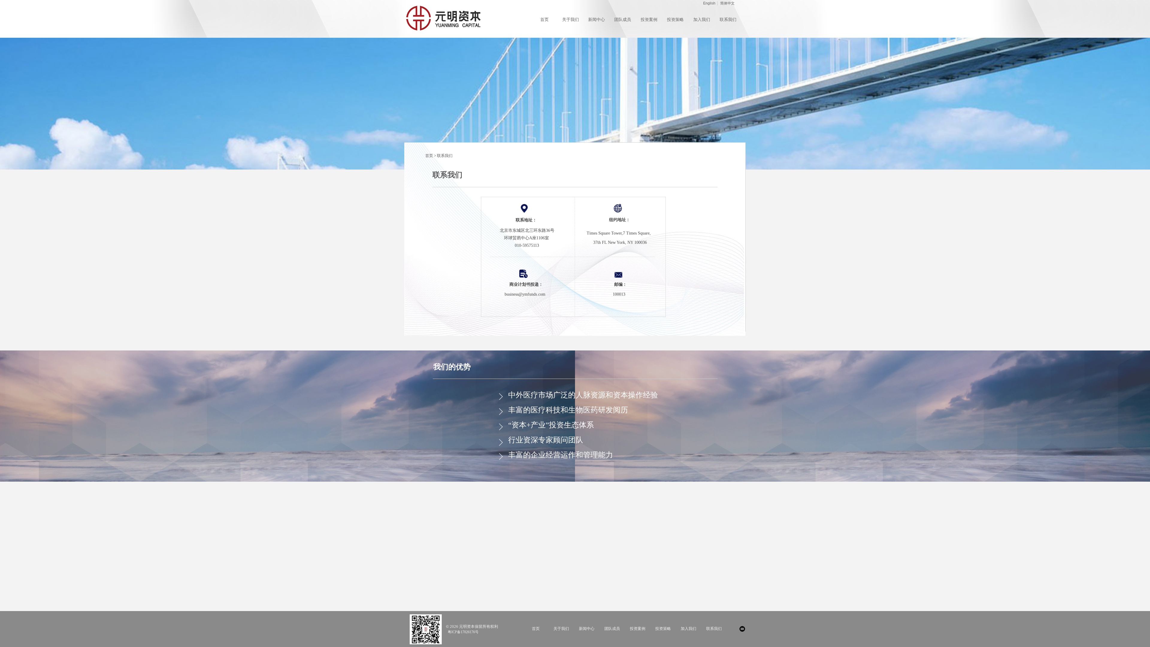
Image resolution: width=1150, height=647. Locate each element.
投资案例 (637, 628)
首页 (536, 628)
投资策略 (663, 628)
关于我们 (561, 628)
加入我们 (688, 628)
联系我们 (445, 155)
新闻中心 (586, 628)
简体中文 (727, 3)
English (709, 3)
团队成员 (612, 628)
